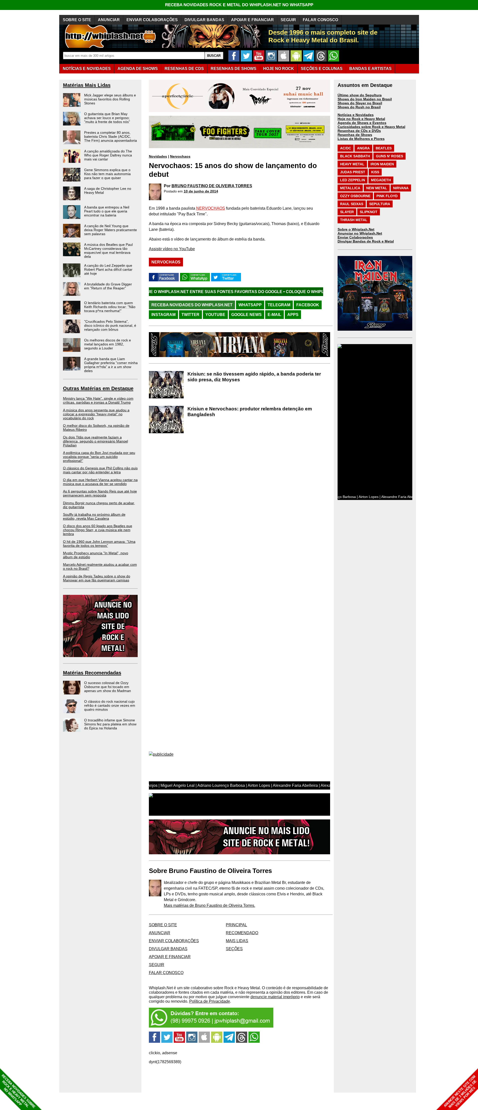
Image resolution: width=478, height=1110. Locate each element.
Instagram (163, 314)
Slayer (347, 212)
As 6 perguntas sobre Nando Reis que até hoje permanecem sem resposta (100, 493)
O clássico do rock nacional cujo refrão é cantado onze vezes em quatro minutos (109, 705)
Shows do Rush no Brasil (359, 107)
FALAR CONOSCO (320, 20)
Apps (293, 314)
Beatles (384, 148)
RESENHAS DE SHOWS (233, 68)
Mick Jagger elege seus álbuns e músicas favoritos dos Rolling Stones (110, 99)
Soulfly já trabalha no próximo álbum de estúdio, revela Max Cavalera (94, 516)
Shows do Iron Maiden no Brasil (365, 99)
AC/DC (345, 148)
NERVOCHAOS (210, 208)
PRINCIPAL (236, 925)
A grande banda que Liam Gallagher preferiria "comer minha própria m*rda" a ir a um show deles (111, 365)
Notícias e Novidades (356, 115)
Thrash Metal (353, 220)
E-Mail (274, 314)
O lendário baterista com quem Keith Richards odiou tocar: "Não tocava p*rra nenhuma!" (109, 307)
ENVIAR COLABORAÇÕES (152, 20)
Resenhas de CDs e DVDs (359, 131)
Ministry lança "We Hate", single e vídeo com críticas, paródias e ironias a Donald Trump (98, 400)
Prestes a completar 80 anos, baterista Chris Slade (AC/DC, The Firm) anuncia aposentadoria (110, 136)
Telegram (279, 305)
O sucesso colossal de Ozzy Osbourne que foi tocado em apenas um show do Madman (107, 687)
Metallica (350, 188)
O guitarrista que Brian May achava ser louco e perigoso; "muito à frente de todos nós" (107, 118)
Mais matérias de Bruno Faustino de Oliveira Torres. (209, 905)
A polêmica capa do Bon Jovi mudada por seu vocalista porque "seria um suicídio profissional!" (99, 457)
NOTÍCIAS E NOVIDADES (87, 68)
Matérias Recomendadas (92, 673)
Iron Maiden (382, 164)
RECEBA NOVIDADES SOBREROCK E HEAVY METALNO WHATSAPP (18, 1091)
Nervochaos (180, 156)
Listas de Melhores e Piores (361, 139)
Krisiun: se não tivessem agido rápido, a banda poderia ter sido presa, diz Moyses (254, 376)
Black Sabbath (355, 156)
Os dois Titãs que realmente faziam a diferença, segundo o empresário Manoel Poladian (95, 441)
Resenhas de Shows (355, 135)
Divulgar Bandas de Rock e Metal (366, 241)
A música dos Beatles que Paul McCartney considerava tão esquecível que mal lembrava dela (108, 250)
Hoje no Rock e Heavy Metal (361, 119)
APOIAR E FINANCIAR (252, 20)
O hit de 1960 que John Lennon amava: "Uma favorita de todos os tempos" (99, 544)
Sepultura (379, 204)
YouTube (215, 314)
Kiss (375, 172)
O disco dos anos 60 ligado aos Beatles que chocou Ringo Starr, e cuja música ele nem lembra (97, 530)
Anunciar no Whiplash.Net (360, 233)
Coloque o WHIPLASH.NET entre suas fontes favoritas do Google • (299, 292)
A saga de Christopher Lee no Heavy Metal (107, 190)
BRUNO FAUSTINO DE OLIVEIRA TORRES (212, 186)
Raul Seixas (351, 204)
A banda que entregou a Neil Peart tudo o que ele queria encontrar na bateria (106, 211)
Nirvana (401, 188)
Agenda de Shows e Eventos (362, 123)
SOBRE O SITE (77, 20)
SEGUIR (288, 20)
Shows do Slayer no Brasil (360, 103)
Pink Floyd (387, 196)
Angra (363, 148)
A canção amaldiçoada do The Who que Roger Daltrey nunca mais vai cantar (108, 155)
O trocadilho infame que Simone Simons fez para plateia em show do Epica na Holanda (110, 724)
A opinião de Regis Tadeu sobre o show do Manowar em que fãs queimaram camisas (96, 578)
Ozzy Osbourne (355, 196)
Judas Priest (352, 172)
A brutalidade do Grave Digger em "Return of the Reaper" (108, 286)
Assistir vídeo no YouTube (172, 249)
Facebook (307, 305)
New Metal (376, 188)
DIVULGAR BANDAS (204, 20)
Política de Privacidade (209, 1001)
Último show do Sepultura (360, 95)
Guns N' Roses (389, 156)
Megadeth (381, 180)
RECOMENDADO (242, 933)
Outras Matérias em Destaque (98, 388)
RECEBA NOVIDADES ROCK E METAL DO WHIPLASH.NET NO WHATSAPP (239, 4)
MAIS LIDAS (237, 941)
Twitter (190, 314)
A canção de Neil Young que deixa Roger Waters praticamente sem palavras (110, 230)
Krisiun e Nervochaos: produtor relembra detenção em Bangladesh (249, 411)
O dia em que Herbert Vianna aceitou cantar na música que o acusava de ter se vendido (100, 482)
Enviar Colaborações (355, 237)
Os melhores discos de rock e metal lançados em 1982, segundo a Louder (107, 344)
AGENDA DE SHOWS (138, 68)
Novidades (158, 156)
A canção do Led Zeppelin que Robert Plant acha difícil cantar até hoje (108, 269)
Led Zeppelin (352, 180)
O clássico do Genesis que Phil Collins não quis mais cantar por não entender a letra (100, 470)
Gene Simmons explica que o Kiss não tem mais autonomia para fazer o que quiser (107, 174)
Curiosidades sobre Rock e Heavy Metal (371, 127)
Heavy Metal (352, 164)
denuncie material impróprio (275, 997)
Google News (246, 314)
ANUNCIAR (109, 20)
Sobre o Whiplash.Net (356, 229)
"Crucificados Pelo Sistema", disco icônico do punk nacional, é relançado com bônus (110, 325)
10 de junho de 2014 (201, 191)
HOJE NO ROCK (278, 68)
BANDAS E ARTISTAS (370, 68)
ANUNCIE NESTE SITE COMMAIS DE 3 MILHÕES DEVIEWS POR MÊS (460, 1092)
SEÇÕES (322, 68)
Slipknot (368, 212)
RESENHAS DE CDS (184, 68)
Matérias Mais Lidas (87, 85)
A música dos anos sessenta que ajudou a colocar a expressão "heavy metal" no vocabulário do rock (96, 414)
